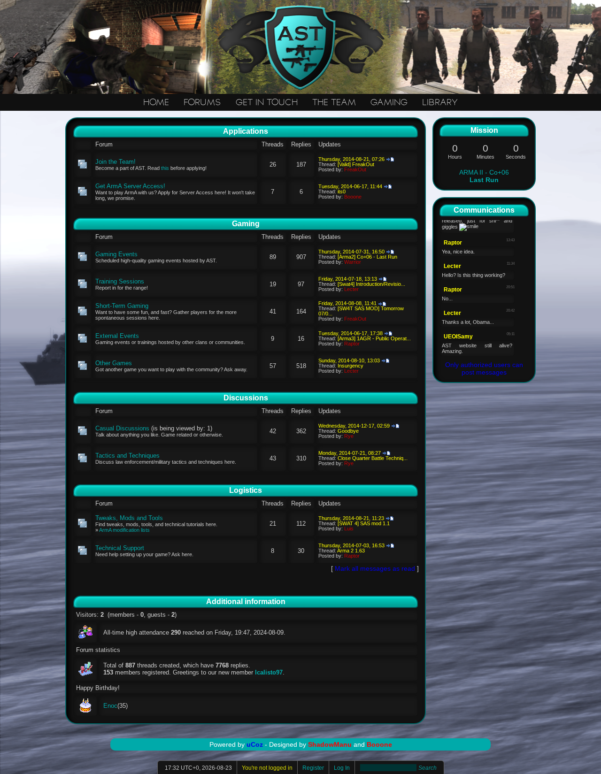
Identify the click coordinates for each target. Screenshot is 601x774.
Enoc (110, 705)
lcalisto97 (269, 672)
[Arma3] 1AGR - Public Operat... (374, 338)
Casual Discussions (122, 428)
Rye (349, 436)
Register (313, 768)
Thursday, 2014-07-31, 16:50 (351, 251)
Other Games (113, 363)
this (165, 168)
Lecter (351, 289)
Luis (349, 528)
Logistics (245, 490)
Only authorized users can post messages (484, 368)
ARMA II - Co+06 (484, 176)
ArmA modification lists (124, 530)
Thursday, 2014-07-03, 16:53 (351, 545)
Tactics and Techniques (127, 455)
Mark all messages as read (375, 568)
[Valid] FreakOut (356, 164)
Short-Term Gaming (121, 305)
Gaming (246, 224)
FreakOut (355, 169)
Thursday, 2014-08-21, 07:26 (351, 159)
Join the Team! (115, 161)
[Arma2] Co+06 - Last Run (367, 257)
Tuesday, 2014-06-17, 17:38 (350, 333)
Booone (353, 196)
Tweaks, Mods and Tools (129, 517)
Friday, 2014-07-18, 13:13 (347, 279)
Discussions (245, 398)
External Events (117, 335)
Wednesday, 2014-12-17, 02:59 (354, 426)
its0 (342, 191)
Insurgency (350, 365)
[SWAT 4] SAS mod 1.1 (364, 523)
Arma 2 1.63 (351, 550)
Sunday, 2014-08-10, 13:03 (349, 360)
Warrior (352, 262)
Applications (245, 131)
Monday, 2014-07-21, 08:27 (349, 453)
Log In (342, 768)
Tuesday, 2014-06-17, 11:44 (350, 186)
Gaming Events (116, 254)
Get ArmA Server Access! (130, 186)
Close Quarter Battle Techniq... (373, 458)
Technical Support (119, 548)
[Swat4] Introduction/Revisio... (371, 284)
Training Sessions (119, 281)
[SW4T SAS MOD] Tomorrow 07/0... (361, 311)
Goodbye (348, 431)
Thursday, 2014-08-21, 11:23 (351, 518)
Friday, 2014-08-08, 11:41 (347, 303)
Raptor (352, 343)
